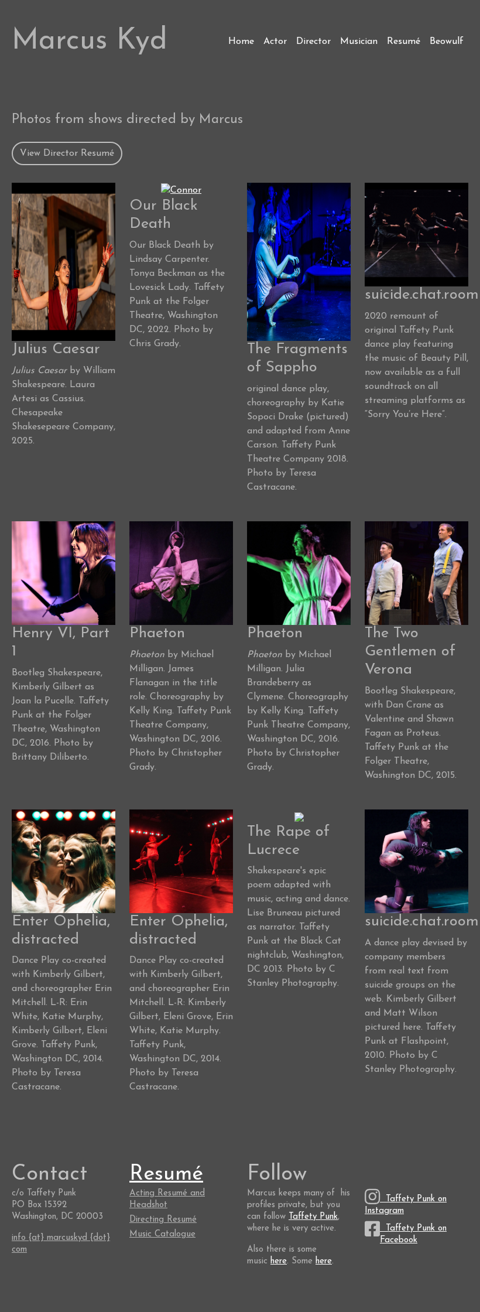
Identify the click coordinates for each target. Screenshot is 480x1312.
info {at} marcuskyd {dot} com (61, 1244)
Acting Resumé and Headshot (167, 1199)
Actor (275, 41)
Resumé (403, 41)
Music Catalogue (162, 1234)
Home (241, 41)
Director (313, 41)
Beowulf (447, 41)
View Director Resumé (67, 153)
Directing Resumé (163, 1219)
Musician (359, 41)
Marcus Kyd (89, 41)
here (278, 1261)
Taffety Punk (313, 1216)
